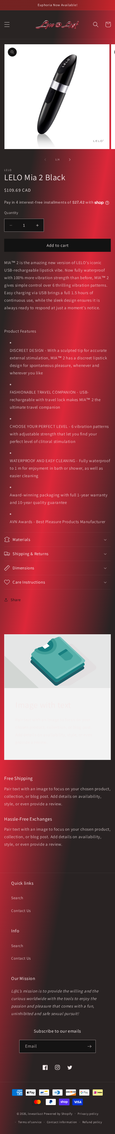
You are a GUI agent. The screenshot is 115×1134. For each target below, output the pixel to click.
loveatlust (35, 1113)
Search (17, 897)
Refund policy (92, 1122)
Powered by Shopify (58, 1113)
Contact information (62, 1122)
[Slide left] (45, 159)
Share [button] (16, 599)
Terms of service (30, 1122)
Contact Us (21, 910)
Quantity (11, 212)
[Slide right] (70, 159)
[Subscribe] (89, 1046)
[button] (7, 24)
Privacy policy (88, 1114)
